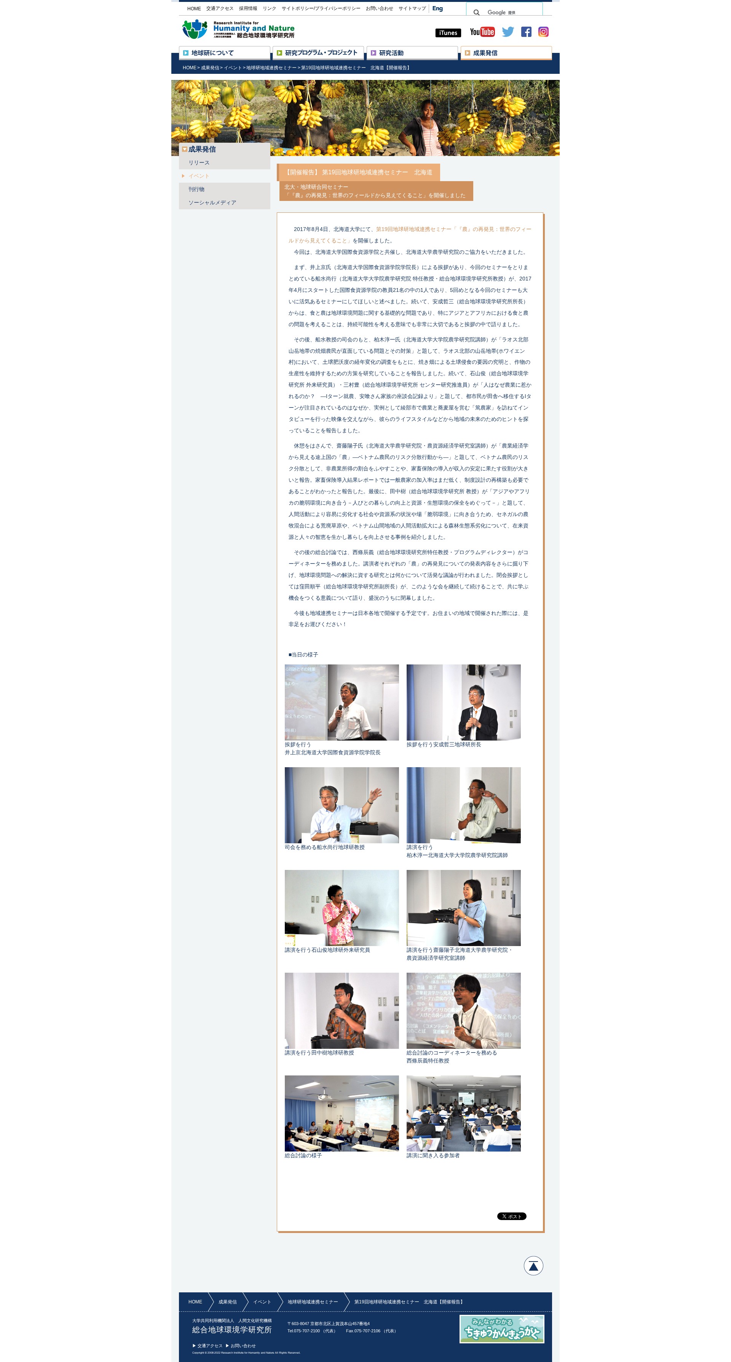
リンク (269, 8)
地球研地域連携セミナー (271, 67)
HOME (189, 67)
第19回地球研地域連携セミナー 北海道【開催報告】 (356, 67)
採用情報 (248, 8)
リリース (199, 162)
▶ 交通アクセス (207, 1345)
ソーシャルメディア (212, 202)
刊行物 (196, 189)
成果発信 (210, 67)
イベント (233, 67)
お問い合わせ (379, 8)
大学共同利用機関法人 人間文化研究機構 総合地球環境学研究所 (253, 29)
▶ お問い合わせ (240, 1345)
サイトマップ (412, 8)
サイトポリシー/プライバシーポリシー (321, 8)
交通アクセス (220, 8)
